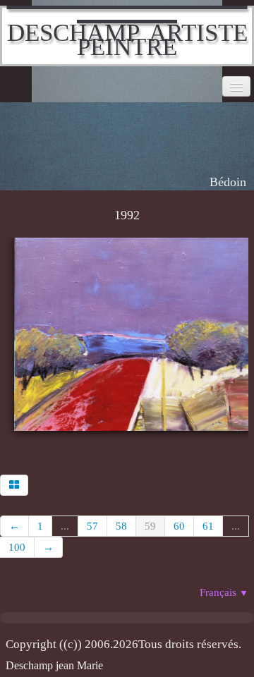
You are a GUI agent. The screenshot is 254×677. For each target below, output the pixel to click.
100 (16, 547)
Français (224, 592)
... (65, 526)
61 (208, 526)
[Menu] (236, 86)
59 (150, 526)
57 (92, 526)
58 (121, 526)
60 (179, 526)
